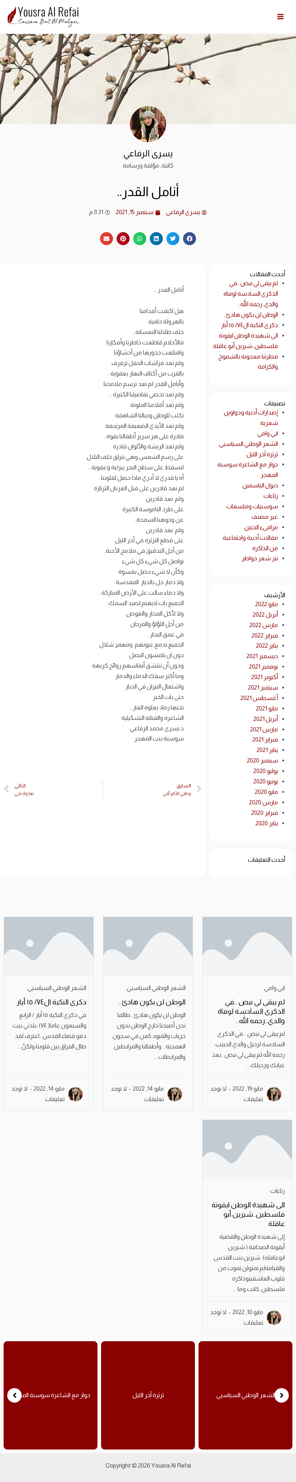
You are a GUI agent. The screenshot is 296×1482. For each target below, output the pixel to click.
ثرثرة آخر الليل (262, 454)
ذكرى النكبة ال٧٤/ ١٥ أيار (249, 325)
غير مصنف (265, 516)
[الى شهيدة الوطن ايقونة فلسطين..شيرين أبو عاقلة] (247, 1149)
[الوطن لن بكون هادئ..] (148, 946)
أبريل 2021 (265, 719)
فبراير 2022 (265, 635)
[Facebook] (26, 495)
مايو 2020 (266, 791)
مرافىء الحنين (261, 527)
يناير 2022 (267, 645)
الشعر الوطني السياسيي (248, 443)
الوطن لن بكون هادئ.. (250, 314)
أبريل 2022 (265, 614)
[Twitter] (15, 495)
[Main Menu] (281, 17)
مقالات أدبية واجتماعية (250, 537)
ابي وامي (267, 433)
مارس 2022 (263, 625)
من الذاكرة (265, 548)
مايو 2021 (267, 708)
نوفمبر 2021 (263, 666)
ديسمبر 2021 (262, 656)
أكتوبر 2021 (264, 677)
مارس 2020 (263, 802)
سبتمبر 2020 (262, 760)
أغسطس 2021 (259, 698)
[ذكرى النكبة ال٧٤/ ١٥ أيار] (48, 946)
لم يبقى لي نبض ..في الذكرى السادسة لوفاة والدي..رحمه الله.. (250, 294)
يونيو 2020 (265, 781)
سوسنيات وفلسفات (252, 506)
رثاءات (271, 495)
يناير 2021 (267, 750)
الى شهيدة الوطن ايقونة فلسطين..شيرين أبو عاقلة (248, 1214)
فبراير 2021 (265, 739)
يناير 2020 (267, 823)
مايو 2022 (266, 604)
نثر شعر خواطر (259, 558)
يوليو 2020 (265, 771)
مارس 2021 (264, 729)
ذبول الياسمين (260, 485)
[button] (14, 1395)
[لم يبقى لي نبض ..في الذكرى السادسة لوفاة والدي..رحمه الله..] (247, 946)
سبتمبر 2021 (263, 687)
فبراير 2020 (264, 812)
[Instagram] (4, 495)
